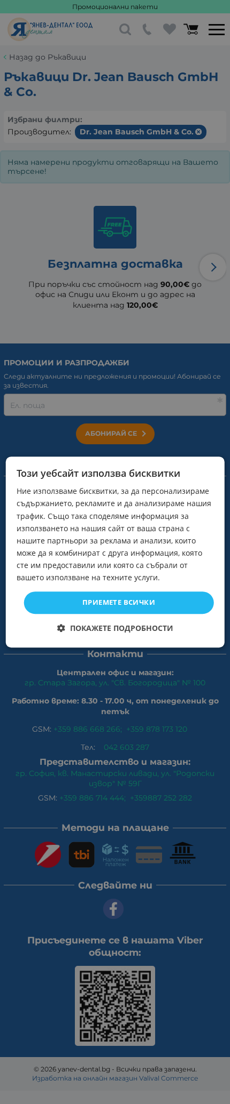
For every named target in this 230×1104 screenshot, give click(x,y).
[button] (115, 628)
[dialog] (115, 552)
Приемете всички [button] (118, 602)
